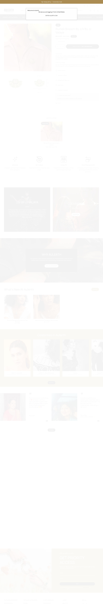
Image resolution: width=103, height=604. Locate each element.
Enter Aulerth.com (52, 15)
